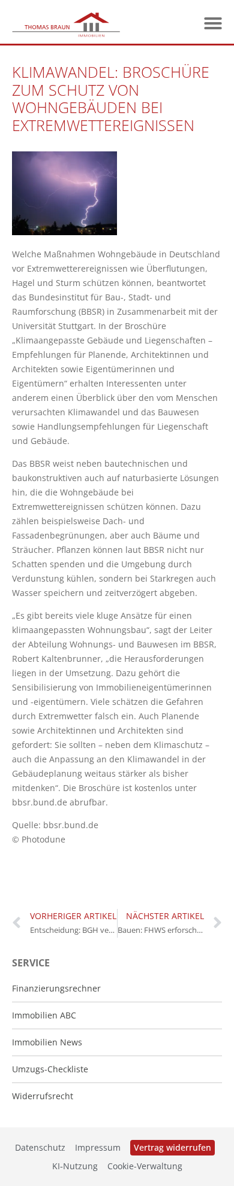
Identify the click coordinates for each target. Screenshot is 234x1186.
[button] (213, 23)
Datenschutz (40, 1147)
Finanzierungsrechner (56, 988)
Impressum (98, 1147)
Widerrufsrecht (42, 1096)
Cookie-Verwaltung (144, 1166)
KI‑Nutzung (75, 1166)
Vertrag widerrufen (172, 1147)
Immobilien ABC (44, 1015)
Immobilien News (47, 1042)
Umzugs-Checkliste (50, 1069)
